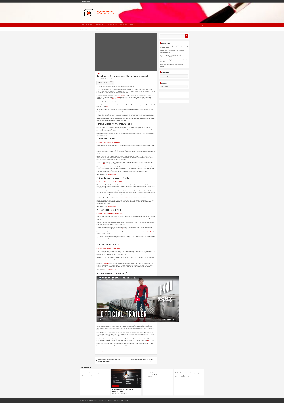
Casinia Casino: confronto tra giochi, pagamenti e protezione (187, 374)
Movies (98, 73)
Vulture (120, 111)
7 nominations (106, 263)
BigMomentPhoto (93, 400)
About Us (132, 25)
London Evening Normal (124, 197)
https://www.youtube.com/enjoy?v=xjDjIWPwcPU (108, 248)
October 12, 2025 (179, 376)
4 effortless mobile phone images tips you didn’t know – (141, 360)
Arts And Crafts (86, 25)
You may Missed (86, 367)
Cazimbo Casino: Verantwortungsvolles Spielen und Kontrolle (156, 374)
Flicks (100, 351)
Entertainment (99, 25)
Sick (115, 351)
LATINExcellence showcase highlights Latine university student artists (109, 360)
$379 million (114, 99)
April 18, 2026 (115, 393)
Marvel (108, 351)
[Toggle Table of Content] (110, 82)
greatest (104, 351)
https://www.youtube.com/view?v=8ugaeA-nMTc (108, 142)
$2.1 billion (117, 97)
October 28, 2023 (101, 78)
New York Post (148, 231)
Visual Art (123, 25)
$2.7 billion (121, 95)
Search (186, 36)
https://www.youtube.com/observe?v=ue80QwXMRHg (109, 213)
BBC (107, 106)
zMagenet (91, 375)
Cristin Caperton (109, 78)
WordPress (125, 400)
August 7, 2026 (84, 375)
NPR (104, 164)
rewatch (112, 351)
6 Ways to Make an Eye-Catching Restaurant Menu (122, 390)
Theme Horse (107, 400)
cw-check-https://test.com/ (90, 373)
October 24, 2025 (148, 376)
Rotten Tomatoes (112, 174)
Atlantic (122, 259)
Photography (112, 25)
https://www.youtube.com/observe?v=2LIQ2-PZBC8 (109, 181)
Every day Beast (119, 228)
